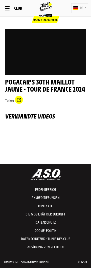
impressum (10, 262)
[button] (79, 8)
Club (18, 8)
